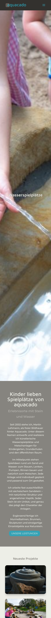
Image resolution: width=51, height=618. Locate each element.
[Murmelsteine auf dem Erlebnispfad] (25, 579)
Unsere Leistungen (24, 533)
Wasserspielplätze (25, 194)
